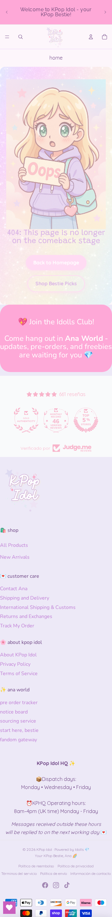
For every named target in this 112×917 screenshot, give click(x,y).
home (56, 58)
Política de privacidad (76, 866)
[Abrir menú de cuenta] (91, 37)
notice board (14, 712)
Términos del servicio (19, 873)
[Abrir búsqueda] (20, 37)
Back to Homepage (56, 262)
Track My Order (17, 625)
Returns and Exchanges (26, 616)
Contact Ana (13, 588)
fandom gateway (18, 739)
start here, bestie (19, 730)
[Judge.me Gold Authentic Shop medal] (26, 420)
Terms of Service (19, 673)
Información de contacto (90, 873)
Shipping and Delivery (24, 598)
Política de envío (53, 873)
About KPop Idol (18, 654)
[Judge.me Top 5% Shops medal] (85, 420)
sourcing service (18, 721)
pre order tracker (19, 702)
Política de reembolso (36, 866)
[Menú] (7, 37)
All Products (14, 545)
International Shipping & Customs (38, 607)
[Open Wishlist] (9, 907)
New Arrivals (15, 557)
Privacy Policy (15, 664)
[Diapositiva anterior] (7, 12)
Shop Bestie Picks (56, 283)
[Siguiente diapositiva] (105, 12)
